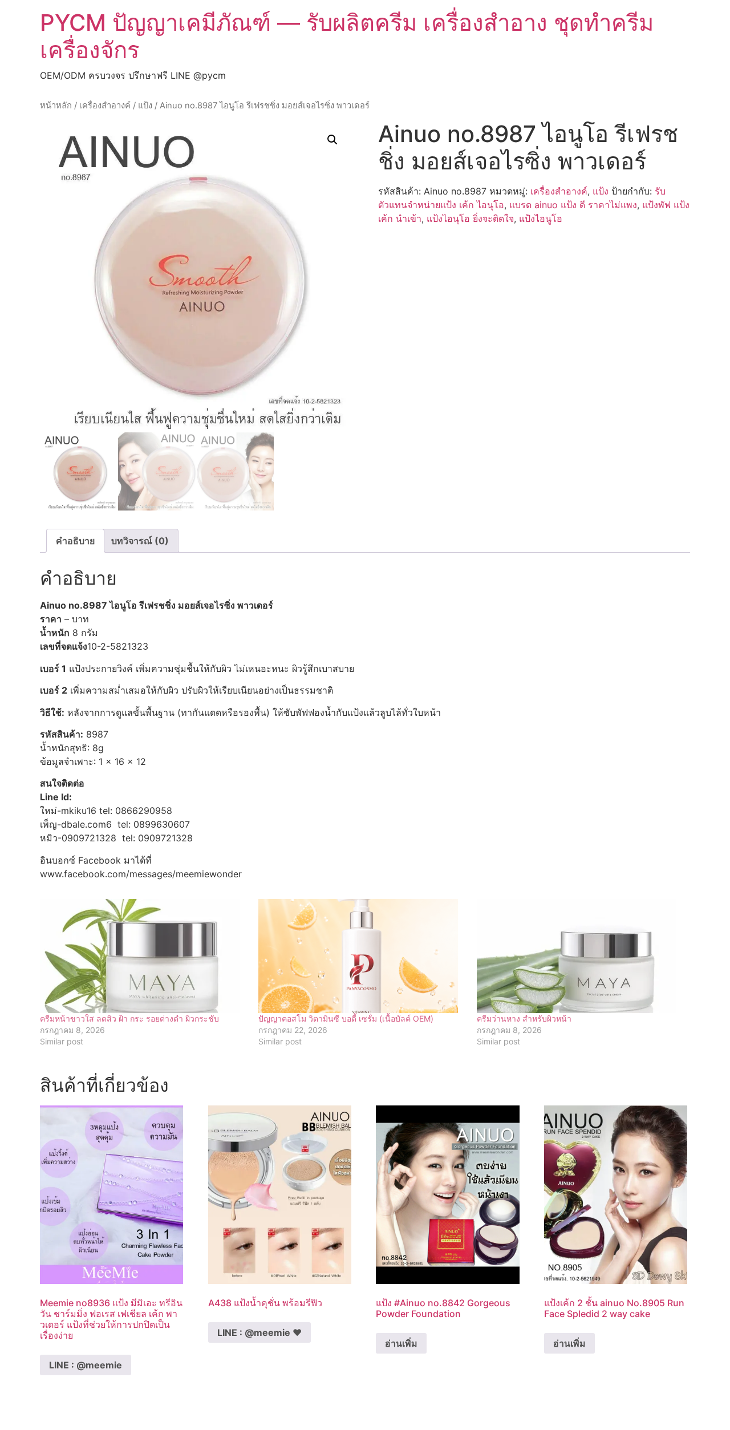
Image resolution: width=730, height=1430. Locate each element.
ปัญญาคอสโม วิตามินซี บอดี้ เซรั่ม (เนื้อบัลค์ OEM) (345, 1018)
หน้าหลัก (56, 105)
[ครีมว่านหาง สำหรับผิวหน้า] (580, 956)
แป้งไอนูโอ (540, 218)
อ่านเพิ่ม (401, 1343)
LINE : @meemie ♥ (259, 1332)
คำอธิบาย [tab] (75, 540)
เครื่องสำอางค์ (105, 105)
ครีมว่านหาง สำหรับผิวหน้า (524, 1018)
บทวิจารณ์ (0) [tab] (140, 540)
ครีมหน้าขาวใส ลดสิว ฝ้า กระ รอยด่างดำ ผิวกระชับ (129, 1018)
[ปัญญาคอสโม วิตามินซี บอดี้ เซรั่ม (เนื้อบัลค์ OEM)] (361, 956)
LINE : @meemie (85, 1365)
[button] (332, 139)
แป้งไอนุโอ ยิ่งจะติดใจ (470, 218)
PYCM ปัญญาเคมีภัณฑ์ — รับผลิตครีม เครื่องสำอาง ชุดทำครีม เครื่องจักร (347, 36)
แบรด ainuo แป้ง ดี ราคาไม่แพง (573, 204)
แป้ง (145, 105)
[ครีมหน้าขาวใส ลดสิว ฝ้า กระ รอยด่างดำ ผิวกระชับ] (143, 956)
